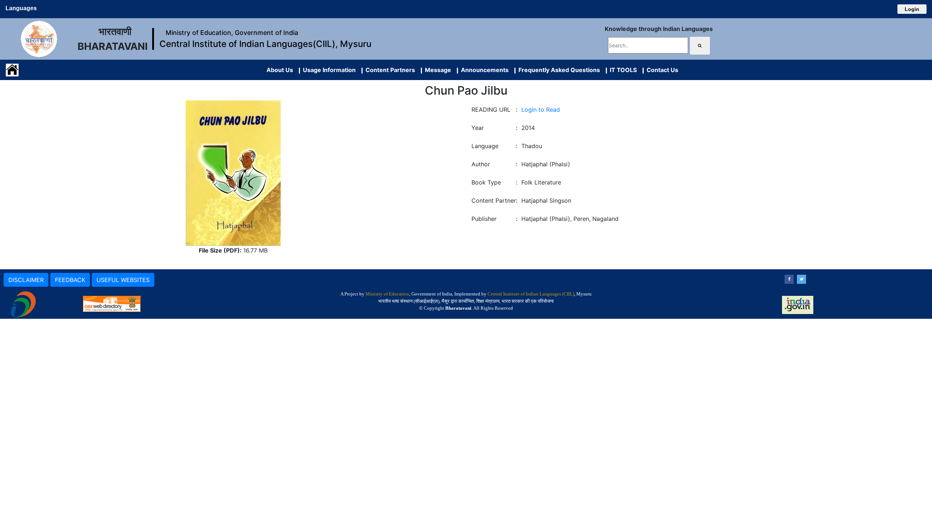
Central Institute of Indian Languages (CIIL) (530, 294)
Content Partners (389, 70)
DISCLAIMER (26, 279)
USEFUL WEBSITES (123, 279)
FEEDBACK (70, 279)
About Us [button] (279, 70)
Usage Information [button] (328, 70)
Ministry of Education (387, 294)
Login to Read (540, 109)
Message (436, 70)
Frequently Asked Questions (558, 70)
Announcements (483, 70)
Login (912, 9)
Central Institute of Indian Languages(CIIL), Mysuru (265, 44)
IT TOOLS (622, 70)
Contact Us (661, 70)
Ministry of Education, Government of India (232, 32)
